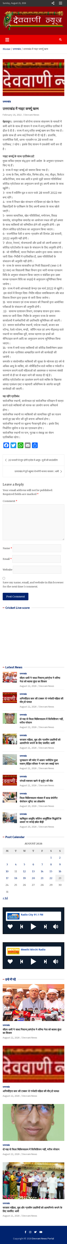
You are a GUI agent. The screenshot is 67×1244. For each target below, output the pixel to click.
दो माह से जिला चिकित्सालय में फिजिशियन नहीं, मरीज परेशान (31, 1149)
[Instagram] (30, 1232)
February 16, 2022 (12, 114)
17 (7, 878)
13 (33, 871)
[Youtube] (41, 1232)
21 (42, 878)
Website (7, 569)
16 (60, 871)
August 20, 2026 (28, 806)
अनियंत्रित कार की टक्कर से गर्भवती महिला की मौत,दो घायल (31, 1091)
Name (7, 548)
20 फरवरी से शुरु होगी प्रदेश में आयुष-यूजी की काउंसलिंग (33, 460)
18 (15, 878)
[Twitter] (35, 1232)
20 (33, 878)
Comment (10, 501)
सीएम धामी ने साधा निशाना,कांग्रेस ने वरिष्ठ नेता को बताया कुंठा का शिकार (40, 679)
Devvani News (31, 114)
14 (42, 871)
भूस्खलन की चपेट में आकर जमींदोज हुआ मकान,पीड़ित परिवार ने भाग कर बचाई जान (39, 761)
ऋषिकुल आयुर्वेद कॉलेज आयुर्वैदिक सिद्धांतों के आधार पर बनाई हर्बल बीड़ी (40, 820)
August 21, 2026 (28, 747)
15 (50, 871)
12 (24, 871)
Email (7, 559)
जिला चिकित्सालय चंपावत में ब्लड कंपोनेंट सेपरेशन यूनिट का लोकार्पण (39, 799)
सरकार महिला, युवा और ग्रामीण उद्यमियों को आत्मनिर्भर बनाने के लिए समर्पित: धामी (40, 741)
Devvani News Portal (43, 1238)
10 (7, 871)
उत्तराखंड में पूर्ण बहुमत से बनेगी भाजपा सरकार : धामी (36, 471)
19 (24, 878)
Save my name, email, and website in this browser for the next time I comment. (33, 584)
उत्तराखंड (7, 101)
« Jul (5, 898)
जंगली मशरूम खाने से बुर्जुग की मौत (36, 780)
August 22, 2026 (28, 686)
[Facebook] (25, 1232)
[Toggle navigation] (7, 39)
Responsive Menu (53, 3)
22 (50, 878)
